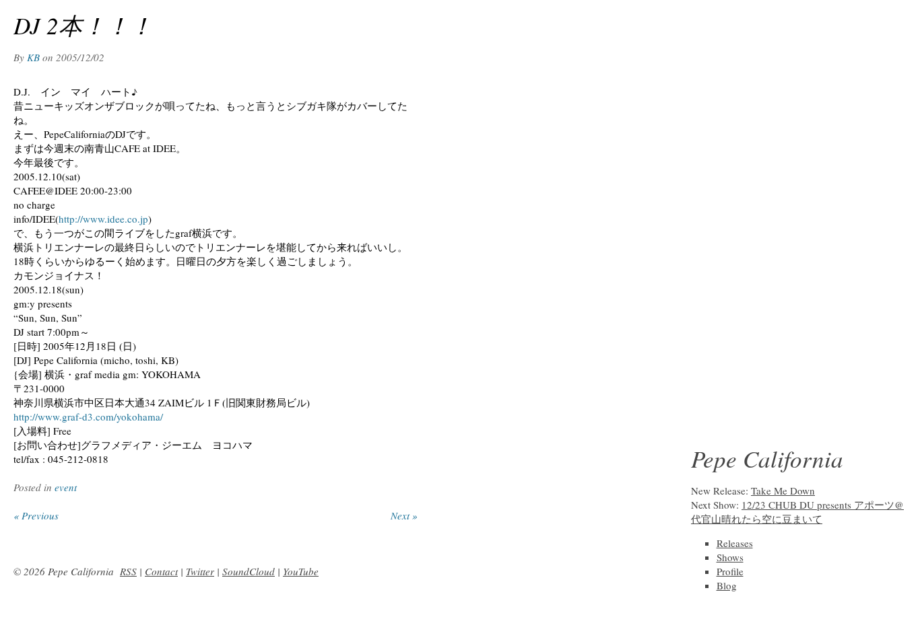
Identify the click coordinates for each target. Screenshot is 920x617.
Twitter (200, 571)
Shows (730, 557)
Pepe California (767, 458)
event (66, 487)
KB (33, 57)
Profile (730, 571)
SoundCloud (248, 571)
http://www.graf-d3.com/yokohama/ (88, 416)
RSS (128, 571)
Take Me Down (783, 490)
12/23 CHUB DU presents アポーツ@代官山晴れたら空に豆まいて (797, 511)
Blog (727, 585)
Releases (735, 543)
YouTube (301, 571)
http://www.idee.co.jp (103, 218)
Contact (161, 571)
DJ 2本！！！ (83, 24)
